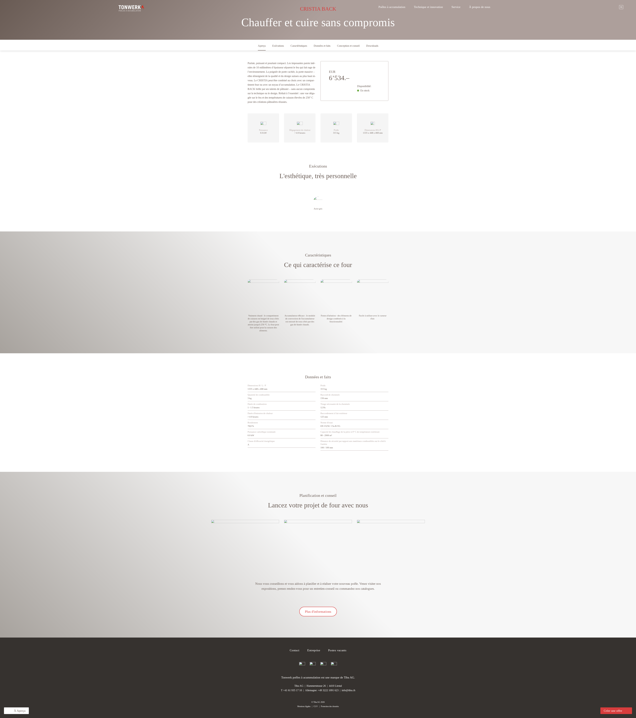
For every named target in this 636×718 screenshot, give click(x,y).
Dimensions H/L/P (373, 130)
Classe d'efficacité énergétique (261, 441)
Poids (336, 130)
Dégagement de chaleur (299, 130)
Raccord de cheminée (330, 395)
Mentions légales (304, 706)
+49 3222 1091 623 (328, 690)
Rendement (253, 422)
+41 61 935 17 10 (292, 690)
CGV (316, 706)
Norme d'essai (326, 422)
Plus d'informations (318, 611)
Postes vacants (337, 650)
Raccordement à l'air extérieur (333, 413)
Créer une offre (613, 710)
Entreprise (313, 650)
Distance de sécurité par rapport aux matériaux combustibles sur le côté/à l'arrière (353, 442)
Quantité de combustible (259, 395)
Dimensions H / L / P (257, 385)
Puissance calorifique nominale (262, 432)
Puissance (263, 130)
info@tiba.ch (348, 690)
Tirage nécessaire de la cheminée (335, 404)
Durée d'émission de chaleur (260, 413)
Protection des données (330, 706)
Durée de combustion (257, 404)
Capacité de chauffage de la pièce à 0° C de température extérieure (350, 432)
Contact (294, 650)
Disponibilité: (364, 86)
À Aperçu (20, 710)
